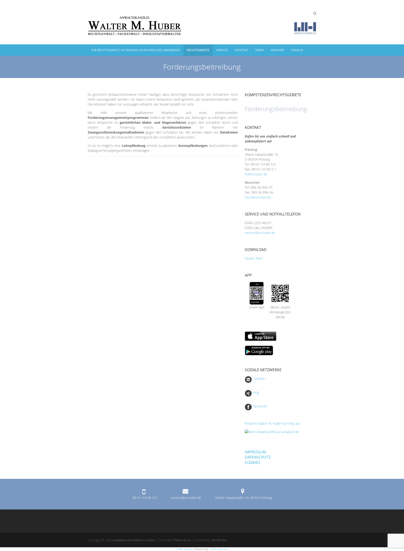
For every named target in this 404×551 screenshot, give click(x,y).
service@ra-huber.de (260, 232)
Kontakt (241, 50)
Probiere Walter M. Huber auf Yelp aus (272, 423)
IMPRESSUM (255, 452)
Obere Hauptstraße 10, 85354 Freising (243, 497)
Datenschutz (258, 457)
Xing (255, 392)
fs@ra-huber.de (256, 174)
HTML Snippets (185, 549)
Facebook (259, 406)
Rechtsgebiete (198, 50)
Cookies (252, 462)
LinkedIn (258, 378)
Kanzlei (297, 50)
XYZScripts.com (219, 549)
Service (222, 50)
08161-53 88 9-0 (144, 497)
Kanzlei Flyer (254, 258)
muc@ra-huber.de (258, 197)
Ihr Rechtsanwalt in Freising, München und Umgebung (135, 50)
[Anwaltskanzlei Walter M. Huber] (202, 22)
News (259, 50)
